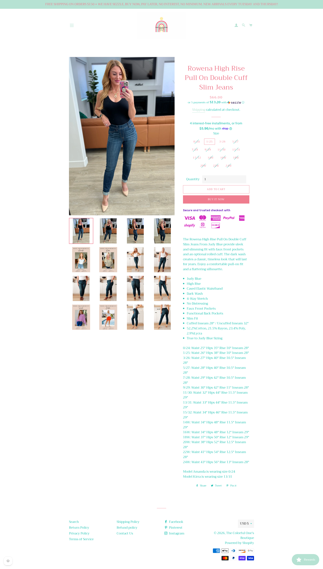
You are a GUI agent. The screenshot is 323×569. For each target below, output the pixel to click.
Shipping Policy (128, 522)
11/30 (222, 150)
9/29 (208, 150)
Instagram (176, 533)
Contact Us (125, 533)
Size (216, 133)
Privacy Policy (79, 533)
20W (203, 166)
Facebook (175, 522)
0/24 (196, 141)
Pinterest (175, 527)
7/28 (195, 150)
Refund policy (127, 527)
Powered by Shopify (239, 543)
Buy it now (216, 199)
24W (229, 166)
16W (223, 158)
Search (74, 522)
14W (211, 158)
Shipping (198, 109)
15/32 (197, 158)
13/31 (236, 150)
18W (236, 158)
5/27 (235, 141)
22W (216, 166)
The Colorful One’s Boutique (240, 535)
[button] (216, 102)
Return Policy (79, 527)
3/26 (222, 141)
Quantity (193, 179)
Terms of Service (81, 539)
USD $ (244, 523)
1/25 (209, 141)
